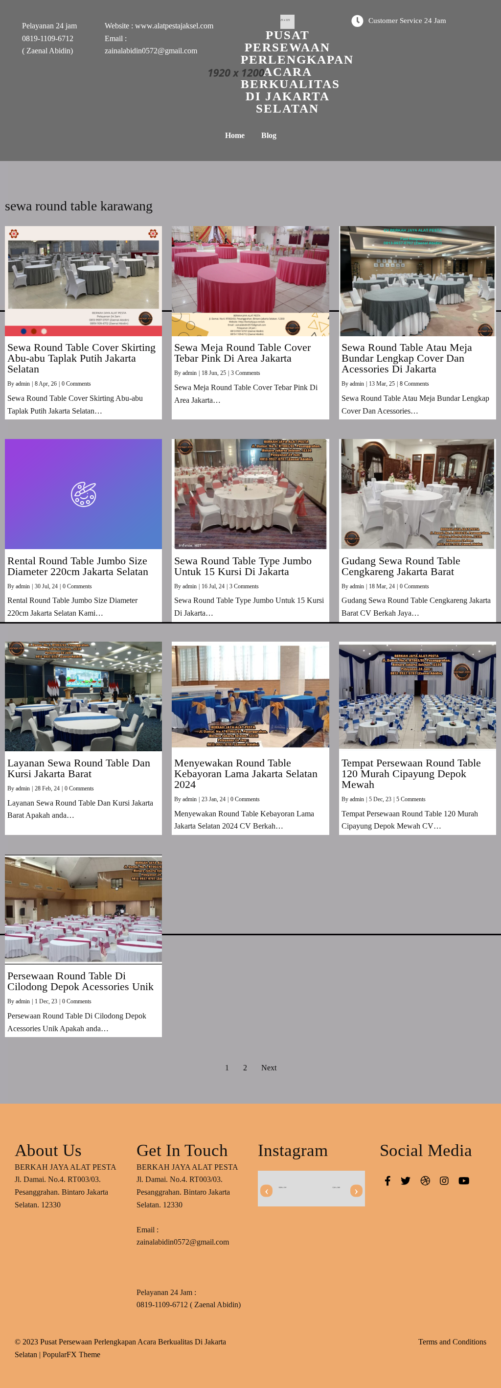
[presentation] (266, 1191)
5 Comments (411, 799)
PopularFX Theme (71, 1354)
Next (268, 1068)
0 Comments (76, 383)
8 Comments (414, 383)
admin (23, 383)
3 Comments (245, 373)
